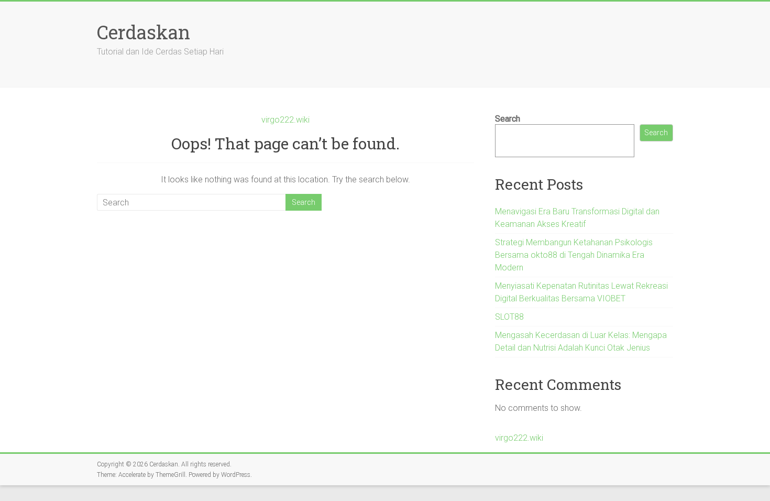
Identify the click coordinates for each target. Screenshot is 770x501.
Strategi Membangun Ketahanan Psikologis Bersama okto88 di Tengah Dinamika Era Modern (574, 255)
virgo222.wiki (285, 120)
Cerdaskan (143, 32)
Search (507, 119)
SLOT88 (509, 317)
